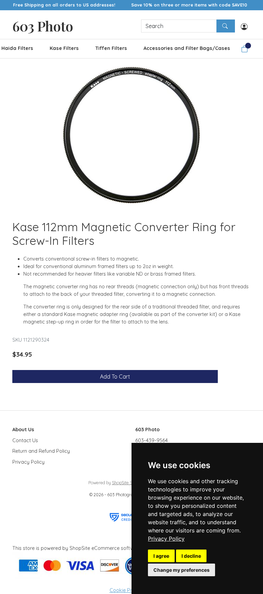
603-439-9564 (151, 440)
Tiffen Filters (111, 48)
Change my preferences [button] (181, 570)
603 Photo (42, 26)
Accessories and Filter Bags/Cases (186, 48)
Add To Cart (115, 376)
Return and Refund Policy (41, 451)
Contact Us (25, 440)
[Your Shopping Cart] (244, 49)
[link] (166, 538)
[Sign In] (244, 26)
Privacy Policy (166, 538)
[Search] (225, 25)
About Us (23, 429)
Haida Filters (17, 48)
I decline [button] (191, 556)
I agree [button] (161, 556)
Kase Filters (64, 48)
